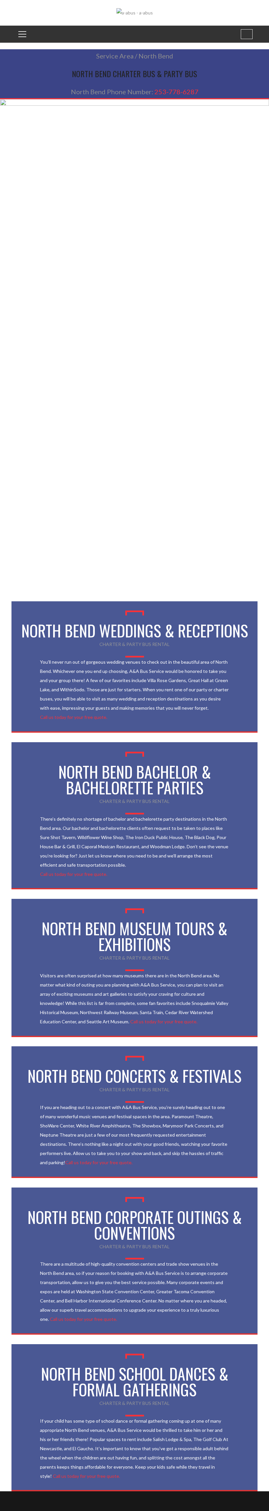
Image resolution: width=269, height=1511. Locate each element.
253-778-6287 (176, 92)
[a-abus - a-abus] (134, 12)
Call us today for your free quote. (73, 717)
